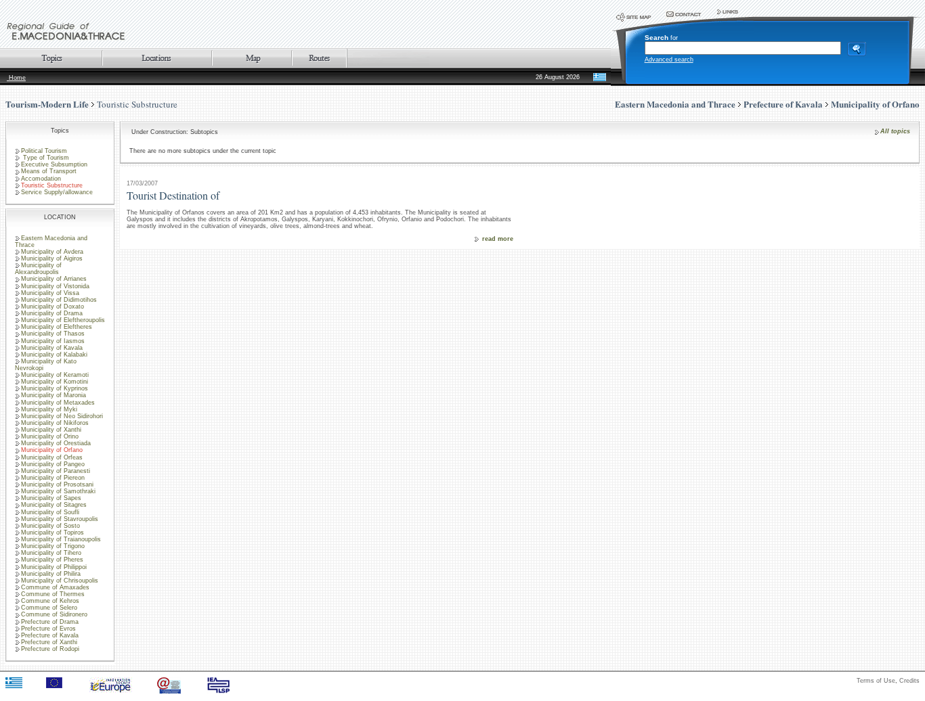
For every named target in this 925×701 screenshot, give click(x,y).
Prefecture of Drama (50, 621)
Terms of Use (876, 680)
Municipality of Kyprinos (54, 388)
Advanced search (669, 59)
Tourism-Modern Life (47, 103)
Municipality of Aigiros (52, 258)
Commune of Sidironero (54, 614)
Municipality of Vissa (50, 293)
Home (16, 77)
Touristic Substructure (137, 104)
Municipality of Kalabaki (54, 354)
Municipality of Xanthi (51, 429)
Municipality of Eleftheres (56, 326)
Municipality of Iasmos (53, 341)
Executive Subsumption (54, 164)
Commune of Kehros (50, 600)
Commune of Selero (49, 607)
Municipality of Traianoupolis (61, 539)
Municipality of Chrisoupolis (59, 580)
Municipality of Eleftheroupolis (63, 320)
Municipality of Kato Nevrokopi (46, 364)
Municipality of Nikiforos (55, 423)
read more (497, 238)
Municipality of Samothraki (58, 491)
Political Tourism (44, 151)
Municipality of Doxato (52, 306)
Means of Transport (49, 171)
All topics (895, 131)
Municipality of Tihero (51, 552)
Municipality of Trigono (53, 546)
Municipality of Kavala (52, 347)
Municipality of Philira (51, 573)
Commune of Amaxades (55, 587)
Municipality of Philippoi (54, 567)
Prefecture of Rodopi (50, 649)
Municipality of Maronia (53, 395)
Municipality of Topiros (52, 532)
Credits (909, 680)
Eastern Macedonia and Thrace (51, 241)
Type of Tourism (45, 157)
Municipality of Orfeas (52, 457)
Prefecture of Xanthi (49, 642)
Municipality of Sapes (51, 498)
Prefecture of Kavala (50, 635)
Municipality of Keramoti (55, 374)
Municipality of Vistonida (55, 286)
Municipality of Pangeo (53, 464)
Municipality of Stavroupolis (59, 519)
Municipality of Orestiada (56, 443)
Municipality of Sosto (50, 525)
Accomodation (41, 178)
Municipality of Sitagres (54, 504)
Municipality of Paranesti (55, 471)
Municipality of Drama (52, 313)
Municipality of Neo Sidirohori (62, 416)
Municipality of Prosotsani (57, 484)
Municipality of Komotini (54, 381)
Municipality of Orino (50, 436)
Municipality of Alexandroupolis (38, 268)
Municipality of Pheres (52, 559)
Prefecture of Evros (48, 628)
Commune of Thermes (53, 594)
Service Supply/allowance (57, 192)
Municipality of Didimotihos (59, 299)
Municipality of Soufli (50, 512)
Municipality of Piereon (53, 477)
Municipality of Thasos (53, 333)
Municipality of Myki (49, 409)
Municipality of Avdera (52, 251)
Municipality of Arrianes (54, 278)
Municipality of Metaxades (58, 402)
